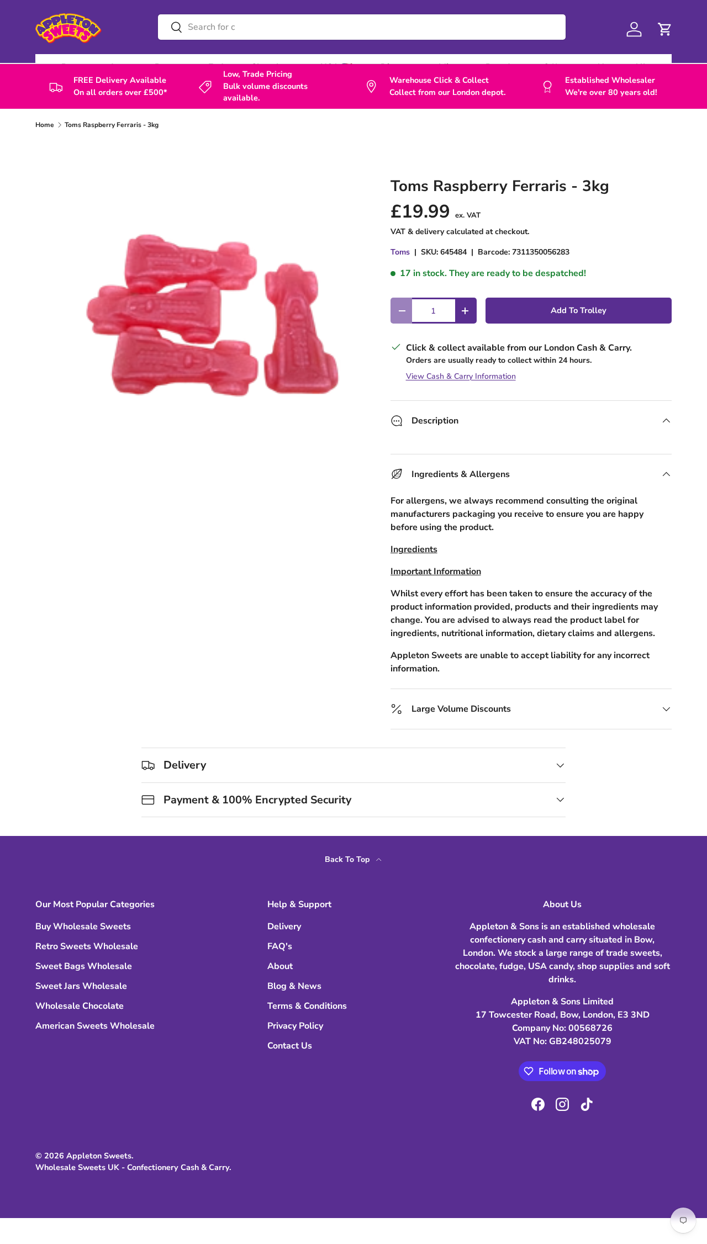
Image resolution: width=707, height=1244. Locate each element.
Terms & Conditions (307, 1006)
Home (44, 124)
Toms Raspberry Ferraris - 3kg (112, 124)
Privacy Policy (295, 1026)
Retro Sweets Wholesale (86, 946)
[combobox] (361, 27)
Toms (400, 252)
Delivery (284, 926)
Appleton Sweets (98, 1155)
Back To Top (348, 859)
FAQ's (279, 946)
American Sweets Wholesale (95, 1026)
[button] (665, 29)
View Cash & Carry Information (461, 376)
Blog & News (294, 986)
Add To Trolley (578, 310)
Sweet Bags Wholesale (83, 966)
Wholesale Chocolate (79, 1006)
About (280, 966)
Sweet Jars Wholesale (81, 986)
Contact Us (289, 1046)
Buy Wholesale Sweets (83, 926)
